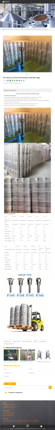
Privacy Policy (42, 428)
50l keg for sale (7, 341)
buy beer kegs (43, 341)
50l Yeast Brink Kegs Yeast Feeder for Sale (37, 361)
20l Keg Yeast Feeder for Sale (20, 361)
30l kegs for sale (16, 341)
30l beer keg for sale (26, 341)
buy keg (35, 341)
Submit (9, 383)
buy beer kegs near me (9, 343)
